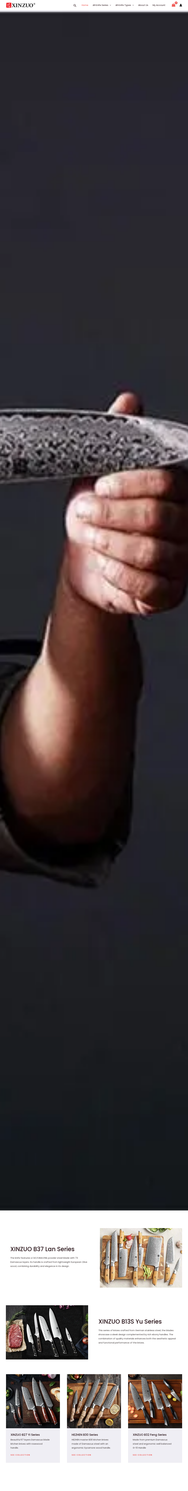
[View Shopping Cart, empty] (174, 5)
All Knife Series (100, 5)
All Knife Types (123, 5)
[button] (75, 6)
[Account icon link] (180, 5)
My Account (159, 5)
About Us (143, 5)
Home (85, 5)
